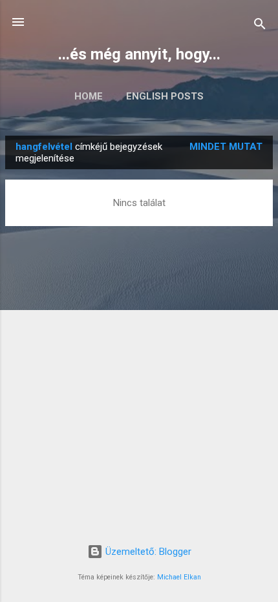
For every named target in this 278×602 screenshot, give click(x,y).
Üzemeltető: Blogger (147, 551)
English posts (165, 96)
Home (88, 96)
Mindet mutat (225, 146)
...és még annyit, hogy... (139, 54)
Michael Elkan (179, 577)
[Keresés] (260, 26)
